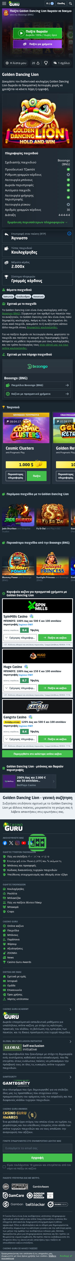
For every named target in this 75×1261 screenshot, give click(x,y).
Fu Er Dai (48, 528)
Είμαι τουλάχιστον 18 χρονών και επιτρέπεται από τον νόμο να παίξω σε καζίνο (39, 1166)
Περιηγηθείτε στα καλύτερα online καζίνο (38, 753)
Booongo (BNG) (11, 313)
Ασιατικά (38, 296)
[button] (69, 233)
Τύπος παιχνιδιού (21, 248)
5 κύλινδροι (23, 296)
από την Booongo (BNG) (21, 14)
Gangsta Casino (15, 717)
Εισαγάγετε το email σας (17, 1145)
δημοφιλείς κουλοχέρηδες (42, 327)
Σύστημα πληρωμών (23, 276)
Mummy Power (16, 579)
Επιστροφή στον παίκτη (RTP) (28, 233)
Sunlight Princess (52, 579)
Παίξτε (36, 476)
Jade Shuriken (16, 530)
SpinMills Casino (15, 616)
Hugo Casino (13, 667)
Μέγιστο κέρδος (20, 262)
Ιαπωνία (8, 296)
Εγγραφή (37, 1158)
